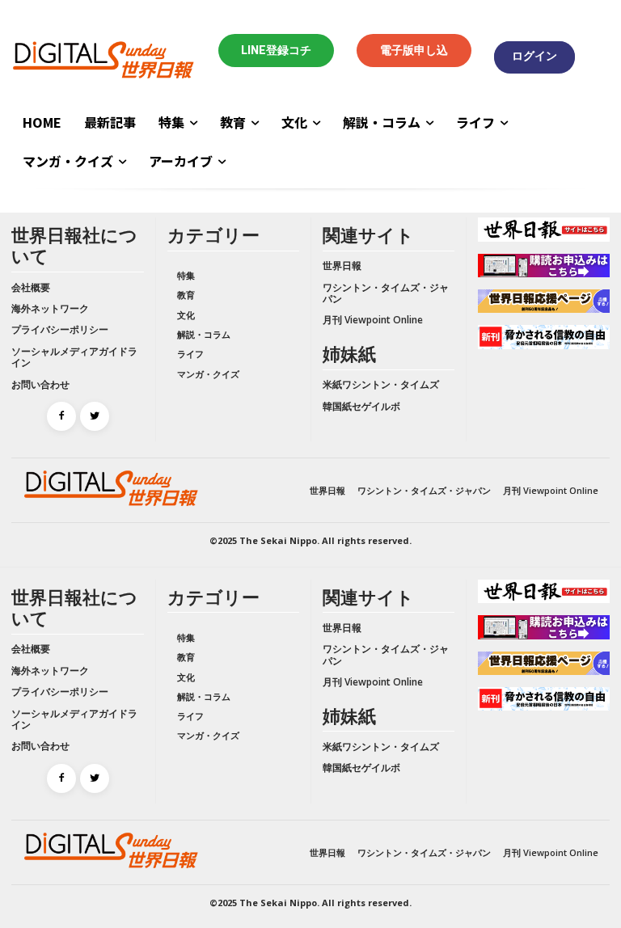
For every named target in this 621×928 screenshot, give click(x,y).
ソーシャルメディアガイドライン (74, 356)
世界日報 (342, 265)
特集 (186, 275)
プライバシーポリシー (59, 329)
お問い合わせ (40, 384)
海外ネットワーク (50, 308)
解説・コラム (203, 334)
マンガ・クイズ (208, 374)
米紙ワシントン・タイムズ (381, 384)
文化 (186, 315)
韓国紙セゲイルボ (361, 406)
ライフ (190, 354)
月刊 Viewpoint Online (373, 320)
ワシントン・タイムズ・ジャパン (386, 293)
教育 (186, 295)
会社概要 (30, 287)
